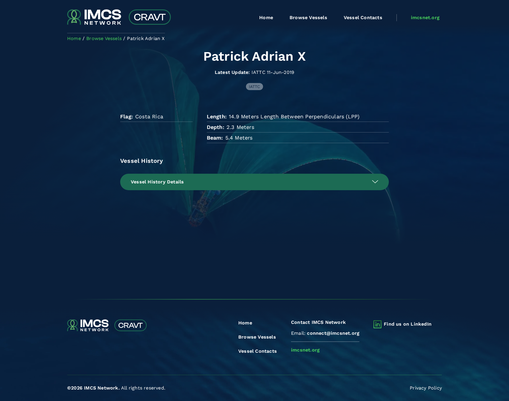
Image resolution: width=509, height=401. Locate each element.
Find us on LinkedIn (408, 324)
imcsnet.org (425, 17)
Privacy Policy (426, 388)
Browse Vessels (308, 17)
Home (266, 17)
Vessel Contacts (363, 17)
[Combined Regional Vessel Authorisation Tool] (119, 17)
